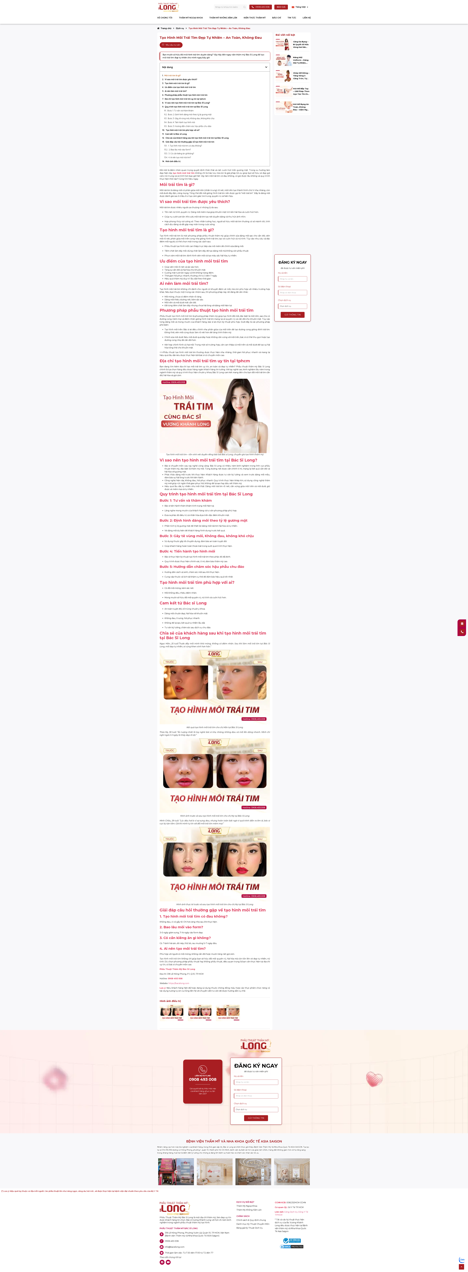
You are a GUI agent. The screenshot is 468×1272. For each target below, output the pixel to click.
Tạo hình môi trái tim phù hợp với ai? (183, 130)
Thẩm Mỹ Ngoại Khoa (246, 1206)
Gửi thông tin (293, 315)
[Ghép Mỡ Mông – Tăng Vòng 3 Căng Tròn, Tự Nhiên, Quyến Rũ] (284, 76)
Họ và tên (282, 273)
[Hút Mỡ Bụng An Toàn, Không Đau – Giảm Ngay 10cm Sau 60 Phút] (284, 107)
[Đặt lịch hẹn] (462, 623)
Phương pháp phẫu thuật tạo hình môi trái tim (186, 95)
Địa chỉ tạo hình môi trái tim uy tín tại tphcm (185, 99)
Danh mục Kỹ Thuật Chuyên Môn (252, 1224)
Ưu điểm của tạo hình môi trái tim (180, 87)
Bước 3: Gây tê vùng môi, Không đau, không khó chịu (191, 118)
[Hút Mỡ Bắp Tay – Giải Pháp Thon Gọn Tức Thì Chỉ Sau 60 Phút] (284, 91)
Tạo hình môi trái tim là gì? (177, 83)
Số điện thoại (284, 286)
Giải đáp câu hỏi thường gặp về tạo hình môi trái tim (190, 142)
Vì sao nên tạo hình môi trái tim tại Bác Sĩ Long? (187, 103)
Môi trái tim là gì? (172, 75)
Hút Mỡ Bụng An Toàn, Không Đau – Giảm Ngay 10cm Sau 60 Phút (301, 109)
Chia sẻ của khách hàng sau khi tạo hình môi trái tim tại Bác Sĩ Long (197, 138)
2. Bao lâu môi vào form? (180, 149)
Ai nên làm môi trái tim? (176, 91)
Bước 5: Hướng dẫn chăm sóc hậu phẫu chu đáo (189, 126)
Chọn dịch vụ (284, 300)
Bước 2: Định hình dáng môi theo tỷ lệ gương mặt (190, 114)
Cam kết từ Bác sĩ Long (176, 134)
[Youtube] (168, 1262)
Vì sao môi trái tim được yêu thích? (181, 79)
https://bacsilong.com (178, 983)
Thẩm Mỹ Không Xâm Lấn (249, 1210)
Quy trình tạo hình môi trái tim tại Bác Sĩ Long (186, 106)
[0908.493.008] (462, 632)
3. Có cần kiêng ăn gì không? (181, 153)
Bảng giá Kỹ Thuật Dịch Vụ (249, 1228)
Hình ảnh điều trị (173, 161)
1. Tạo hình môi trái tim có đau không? (185, 145)
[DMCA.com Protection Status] (291, 1248)
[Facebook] (162, 1262)
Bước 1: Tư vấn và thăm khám (180, 110)
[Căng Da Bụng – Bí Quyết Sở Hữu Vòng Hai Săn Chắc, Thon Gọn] (284, 44)
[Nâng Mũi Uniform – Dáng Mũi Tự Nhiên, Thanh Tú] (284, 60)
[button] (461, 1267)
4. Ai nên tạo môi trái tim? (180, 157)
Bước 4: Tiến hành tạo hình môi (181, 122)
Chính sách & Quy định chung (251, 1220)
